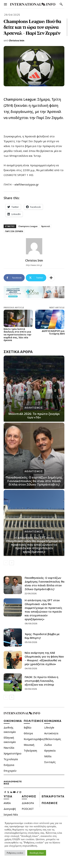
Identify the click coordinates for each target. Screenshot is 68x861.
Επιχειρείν (10, 770)
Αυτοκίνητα (51, 733)
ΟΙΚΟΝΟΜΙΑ (13, 720)
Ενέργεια (9, 765)
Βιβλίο (27, 727)
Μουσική (29, 744)
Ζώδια (48, 744)
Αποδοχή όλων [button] (36, 852)
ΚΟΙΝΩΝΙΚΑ (52, 720)
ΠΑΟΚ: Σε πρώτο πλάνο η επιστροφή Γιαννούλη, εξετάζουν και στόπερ (41, 680)
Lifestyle (49, 727)
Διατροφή (10, 808)
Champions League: (20, 99)
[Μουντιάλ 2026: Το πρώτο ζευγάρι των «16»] (34, 389)
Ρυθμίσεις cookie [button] (15, 852)
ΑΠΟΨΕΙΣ (29, 796)
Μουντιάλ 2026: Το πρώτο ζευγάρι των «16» (34, 415)
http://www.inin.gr (34, 265)
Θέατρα (28, 733)
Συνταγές (50, 762)
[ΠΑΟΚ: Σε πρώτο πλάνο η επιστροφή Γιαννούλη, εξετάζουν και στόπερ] (13, 682)
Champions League (28, 226)
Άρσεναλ (45, 226)
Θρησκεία (49, 750)
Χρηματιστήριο (12, 753)
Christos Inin (16, 40)
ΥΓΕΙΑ (8, 796)
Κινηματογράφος (34, 739)
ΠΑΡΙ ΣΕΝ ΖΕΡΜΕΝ (14, 231)
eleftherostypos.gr (27, 184)
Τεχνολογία (11, 759)
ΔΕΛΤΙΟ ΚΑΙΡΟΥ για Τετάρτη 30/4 (53, 332)
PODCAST (28, 808)
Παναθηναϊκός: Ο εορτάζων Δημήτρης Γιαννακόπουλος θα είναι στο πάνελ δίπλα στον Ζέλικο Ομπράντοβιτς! (34, 480)
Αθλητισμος (33, 407)
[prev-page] (6, 562)
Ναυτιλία (9, 747)
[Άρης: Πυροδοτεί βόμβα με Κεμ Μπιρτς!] (13, 637)
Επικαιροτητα (53, 796)
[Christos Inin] (34, 246)
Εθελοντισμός (52, 739)
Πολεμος (50, 803)
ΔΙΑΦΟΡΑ (28, 803)
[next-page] (11, 562)
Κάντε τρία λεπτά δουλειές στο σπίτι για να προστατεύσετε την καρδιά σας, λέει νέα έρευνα (17, 334)
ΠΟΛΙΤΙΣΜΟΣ (34, 720)
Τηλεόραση (30, 750)
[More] (51, 277)
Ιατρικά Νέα (11, 814)
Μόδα (47, 756)
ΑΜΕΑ (7, 803)
